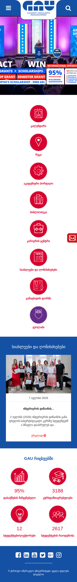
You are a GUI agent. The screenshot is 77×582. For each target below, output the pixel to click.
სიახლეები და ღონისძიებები (38, 347)
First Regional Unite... (38, 408)
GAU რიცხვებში (38, 458)
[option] (38, 55)
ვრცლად (37, 435)
